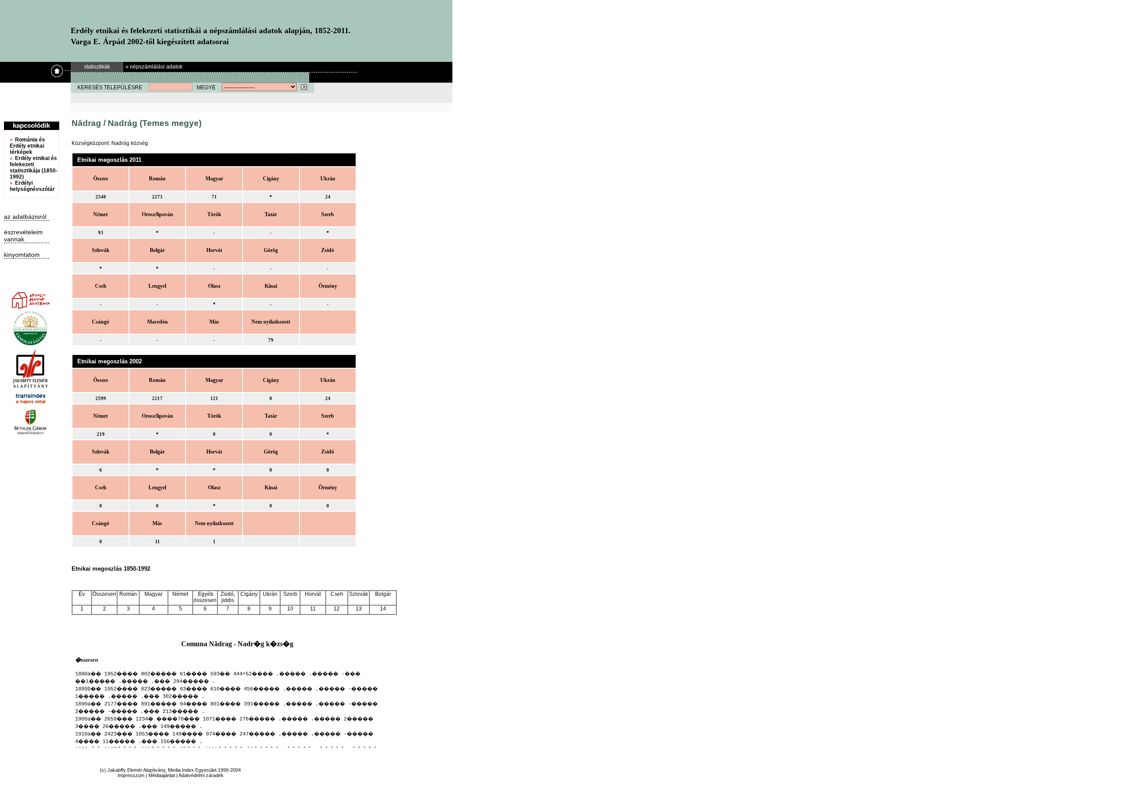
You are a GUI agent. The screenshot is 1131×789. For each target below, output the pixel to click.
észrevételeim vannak (23, 236)
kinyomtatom (22, 254)
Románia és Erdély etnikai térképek (27, 146)
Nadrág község (129, 143)
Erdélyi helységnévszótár (32, 186)
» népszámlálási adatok (153, 67)
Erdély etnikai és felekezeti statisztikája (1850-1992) (33, 167)
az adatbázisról (25, 216)
